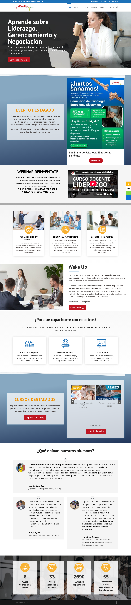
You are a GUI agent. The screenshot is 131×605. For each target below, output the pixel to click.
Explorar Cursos (34, 417)
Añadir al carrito (96, 431)
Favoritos (95, 1)
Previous (72, 402)
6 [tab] (98, 425)
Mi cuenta (104, 1)
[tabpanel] (83, 396)
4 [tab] (95, 425)
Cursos (85, 7)
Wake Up (25, 602)
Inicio (69, 7)
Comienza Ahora (17, 59)
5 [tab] (96, 425)
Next (119, 402)
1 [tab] (90, 425)
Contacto (110, 7)
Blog (102, 7)
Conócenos (75, 307)
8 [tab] (100, 425)
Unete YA (95, 160)
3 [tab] (93, 425)
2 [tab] (92, 425)
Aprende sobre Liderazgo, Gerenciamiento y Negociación (32, 31)
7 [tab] (99, 425)
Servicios (94, 7)
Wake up (76, 7)
